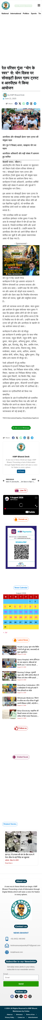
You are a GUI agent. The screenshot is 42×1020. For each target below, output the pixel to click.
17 (5, 617)
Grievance (19, 1014)
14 (26, 612)
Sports (34, 13)
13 (20, 612)
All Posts (21, 471)
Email (5, 974)
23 (36, 617)
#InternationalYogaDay (14, 418)
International (15, 13)
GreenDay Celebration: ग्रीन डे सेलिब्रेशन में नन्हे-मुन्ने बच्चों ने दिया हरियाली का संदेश (28, 687)
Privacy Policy (9, 1017)
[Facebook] (12, 996)
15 (31, 612)
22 (31, 617)
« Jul (5, 632)
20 (20, 617)
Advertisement (33, 1017)
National (5, 13)
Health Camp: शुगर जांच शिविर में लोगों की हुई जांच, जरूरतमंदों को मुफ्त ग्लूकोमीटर (28, 649)
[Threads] (21, 996)
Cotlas (26, 1011)
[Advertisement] (21, 40)
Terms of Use (30, 1014)
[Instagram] (30, 996)
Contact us (21, 1017)
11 (10, 612)
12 (15, 612)
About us (10, 1014)
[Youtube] (25, 996)
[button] (16, 103)
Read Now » (9, 863)
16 (36, 612)
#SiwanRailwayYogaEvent (30, 418)
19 (15, 617)
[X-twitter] (16, 996)
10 (5, 612)
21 (26, 617)
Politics (26, 13)
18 (10, 617)
